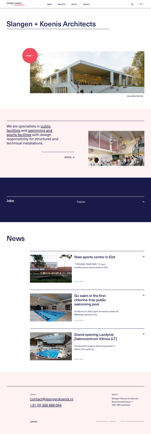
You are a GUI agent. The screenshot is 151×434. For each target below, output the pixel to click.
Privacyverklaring (101, 421)
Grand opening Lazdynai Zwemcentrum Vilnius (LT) (95, 336)
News (49, 4)
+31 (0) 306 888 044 (46, 405)
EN (141, 4)
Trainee (81, 201)
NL (138, 4)
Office (74, 4)
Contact (86, 4)
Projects (61, 4)
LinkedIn (33, 422)
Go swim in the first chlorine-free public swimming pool (90, 300)
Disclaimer (113, 421)
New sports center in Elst (94, 256)
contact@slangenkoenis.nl (51, 398)
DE (143, 4)
